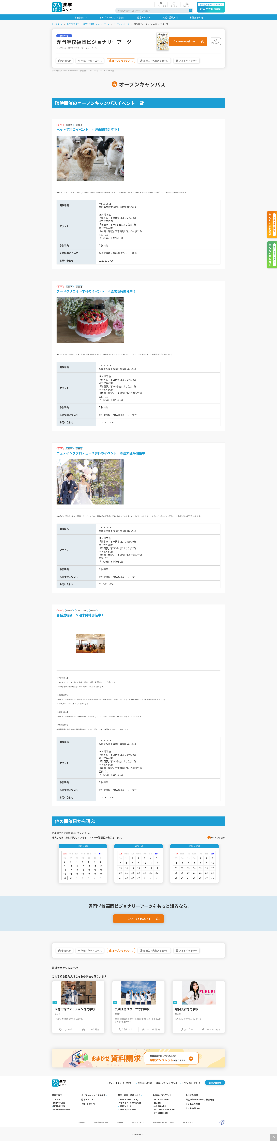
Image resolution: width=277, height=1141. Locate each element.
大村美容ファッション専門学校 (75, 1009)
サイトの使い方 (193, 1108)
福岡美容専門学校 (186, 1009)
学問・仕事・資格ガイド (129, 1095)
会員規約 (157, 1103)
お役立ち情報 (192, 1095)
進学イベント (87, 1099)
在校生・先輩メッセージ (156, 60)
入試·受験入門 (88, 1103)
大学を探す (57, 1099)
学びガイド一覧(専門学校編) (130, 1103)
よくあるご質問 (193, 1103)
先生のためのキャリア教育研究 (200, 1099)
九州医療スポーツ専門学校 (132, 1009)
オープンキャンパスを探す (93, 1095)
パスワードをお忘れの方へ (164, 1109)
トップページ (57, 24)
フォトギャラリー (188, 60)
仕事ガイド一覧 (125, 1106)
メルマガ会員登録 (161, 1113)
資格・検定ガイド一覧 (128, 1109)
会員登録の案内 (160, 1106)
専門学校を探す (73, 24)
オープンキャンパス (121, 24)
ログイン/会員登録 (161, 1099)
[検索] (190, 10)
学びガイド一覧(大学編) (128, 1099)
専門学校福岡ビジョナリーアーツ (96, 24)
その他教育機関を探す (62, 1109)
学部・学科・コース (91, 60)
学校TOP (66, 60)
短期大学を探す (59, 1103)
